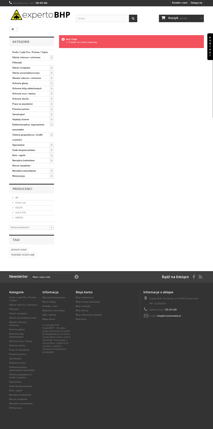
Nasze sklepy (49, 302)
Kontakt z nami (180, 3)
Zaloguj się (196, 3)
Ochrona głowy (20, 83)
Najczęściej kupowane (53, 297)
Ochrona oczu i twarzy (23, 93)
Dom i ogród (18, 155)
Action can (20, 202)
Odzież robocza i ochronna (26, 57)
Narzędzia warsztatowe (24, 171)
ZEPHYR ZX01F (19, 250)
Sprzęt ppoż (18, 114)
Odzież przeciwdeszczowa (25, 73)
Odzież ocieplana (21, 68)
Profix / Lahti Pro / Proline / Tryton (30, 52)
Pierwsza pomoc (20, 109)
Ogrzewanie (18, 145)
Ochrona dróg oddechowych (27, 88)
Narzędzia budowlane (23, 160)
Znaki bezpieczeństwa (23, 150)
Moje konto (84, 292)
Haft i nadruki (49, 315)
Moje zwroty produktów (88, 302)
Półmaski (17, 62)
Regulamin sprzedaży (53, 310)
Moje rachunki (83, 306)
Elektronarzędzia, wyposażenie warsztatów (28, 127)
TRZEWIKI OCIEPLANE (23, 255)
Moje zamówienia (85, 297)
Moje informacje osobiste (89, 315)
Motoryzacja (18, 176)
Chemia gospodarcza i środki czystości (27, 137)
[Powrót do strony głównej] (12, 29)
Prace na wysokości (22, 104)
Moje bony (81, 319)
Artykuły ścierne (20, 119)
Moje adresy (82, 310)
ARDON (19, 217)
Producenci (22, 189)
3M (16, 197)
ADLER (18, 207)
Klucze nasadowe (21, 165)
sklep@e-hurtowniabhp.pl (169, 316)
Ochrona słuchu (20, 99)
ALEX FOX (20, 212)
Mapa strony (48, 319)
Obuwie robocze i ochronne (26, 78)
